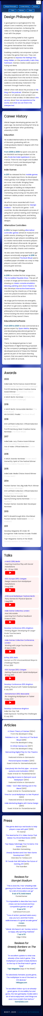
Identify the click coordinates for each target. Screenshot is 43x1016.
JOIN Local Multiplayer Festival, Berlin (20, 596)
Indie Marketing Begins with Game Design (21, 803)
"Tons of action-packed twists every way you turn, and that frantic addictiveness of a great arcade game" (21, 918)
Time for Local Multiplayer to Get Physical (21, 794)
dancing (7, 286)
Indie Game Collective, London (17, 611)
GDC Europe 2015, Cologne (15, 579)
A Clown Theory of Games (18, 731)
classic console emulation (24, 283)
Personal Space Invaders (19, 761)
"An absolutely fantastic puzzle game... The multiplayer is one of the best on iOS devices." (21, 977)
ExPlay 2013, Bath (11, 657)
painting (14, 286)
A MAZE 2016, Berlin (12, 561)
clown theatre (28, 286)
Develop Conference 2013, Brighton (18, 684)
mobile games (32, 174)
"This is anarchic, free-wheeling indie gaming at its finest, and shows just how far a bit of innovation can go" (21, 888)
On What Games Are (18, 746)
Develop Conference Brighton (16, 708)
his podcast (16, 92)
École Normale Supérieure (18, 157)
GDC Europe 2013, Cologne (15, 669)
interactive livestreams (25, 288)
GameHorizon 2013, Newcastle (17, 694)
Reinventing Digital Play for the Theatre (21, 752)
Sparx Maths (24, 328)
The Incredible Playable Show (16, 278)
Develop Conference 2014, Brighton (18, 628)
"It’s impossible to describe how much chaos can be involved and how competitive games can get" (21, 904)
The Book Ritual (26, 258)
